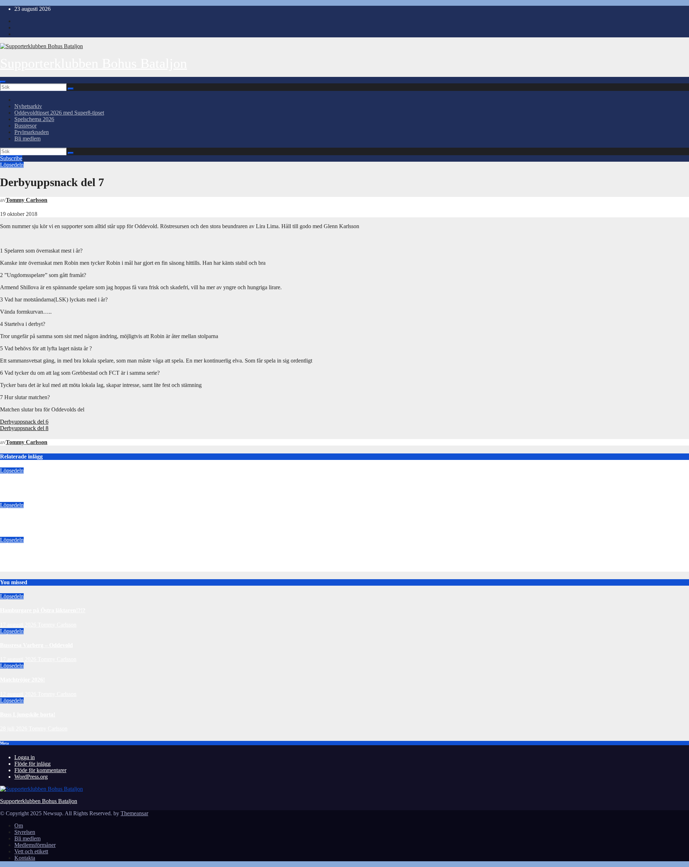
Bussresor (25, 126)
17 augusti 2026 (18, 498)
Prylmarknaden (31, 132)
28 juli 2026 (14, 728)
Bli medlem (27, 138)
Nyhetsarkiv (28, 106)
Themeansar (134, 813)
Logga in (24, 757)
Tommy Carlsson (26, 200)
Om (18, 825)
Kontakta (24, 858)
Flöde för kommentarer (40, 770)
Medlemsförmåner (35, 845)
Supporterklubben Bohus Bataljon (93, 63)
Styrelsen (24, 832)
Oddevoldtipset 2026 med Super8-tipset (59, 113)
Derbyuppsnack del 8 (24, 428)
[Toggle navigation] (3, 82)
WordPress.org (31, 777)
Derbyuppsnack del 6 (24, 422)
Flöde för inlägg (32, 764)
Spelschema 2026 (34, 119)
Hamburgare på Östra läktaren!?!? (42, 484)
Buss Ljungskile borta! (27, 714)
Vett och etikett (31, 851)
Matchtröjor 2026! (22, 554)
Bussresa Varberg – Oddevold (36, 519)
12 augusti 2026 (18, 568)
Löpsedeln (12, 165)
